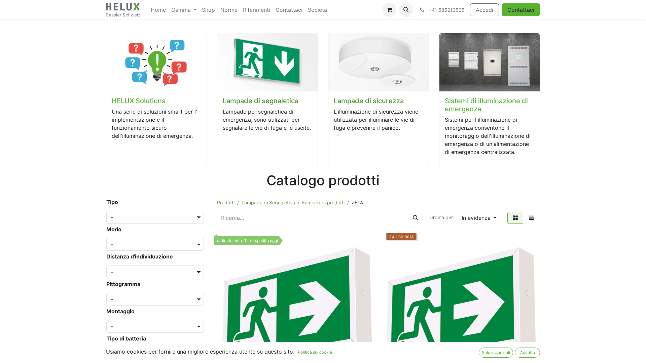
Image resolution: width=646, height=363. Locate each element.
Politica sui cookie (315, 352)
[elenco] (531, 217)
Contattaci (520, 9)
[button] (406, 10)
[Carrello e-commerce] (389, 10)
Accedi (484, 9)
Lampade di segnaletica (260, 101)
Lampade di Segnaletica (268, 202)
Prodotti (226, 202)
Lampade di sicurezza (369, 101)
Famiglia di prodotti (323, 202)
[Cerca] (415, 217)
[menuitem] (158, 9)
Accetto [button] (527, 352)
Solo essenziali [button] (496, 352)
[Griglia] (515, 217)
